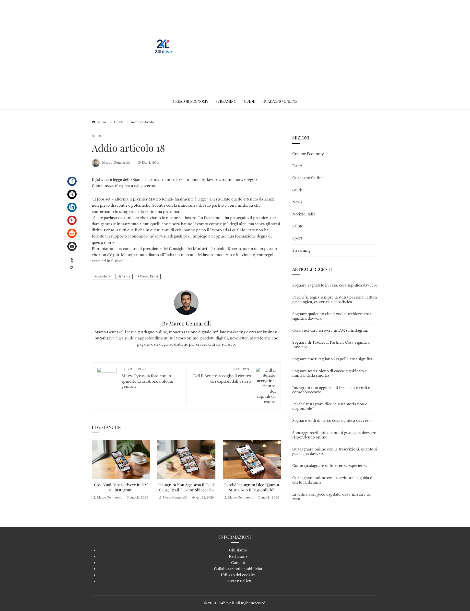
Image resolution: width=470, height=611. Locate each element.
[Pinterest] (72, 220)
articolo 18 (103, 276)
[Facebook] (72, 181)
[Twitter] (72, 194)
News (297, 202)
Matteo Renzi (149, 276)
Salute (297, 226)
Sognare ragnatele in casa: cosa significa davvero (334, 285)
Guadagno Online (308, 178)
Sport (297, 238)
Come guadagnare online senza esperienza (329, 465)
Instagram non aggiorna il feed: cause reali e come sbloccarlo (186, 487)
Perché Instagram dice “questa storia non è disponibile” (251, 487)
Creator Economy (308, 154)
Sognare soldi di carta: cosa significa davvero (331, 420)
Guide (97, 136)
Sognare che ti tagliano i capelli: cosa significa (332, 359)
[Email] (72, 246)
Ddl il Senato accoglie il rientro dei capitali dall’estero (222, 376)
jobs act (125, 276)
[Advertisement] (263, 46)
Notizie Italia (303, 214)
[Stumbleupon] (72, 233)
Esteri (297, 166)
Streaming (301, 250)
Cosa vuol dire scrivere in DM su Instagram (121, 487)
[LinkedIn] (72, 207)
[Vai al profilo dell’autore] (186, 302)
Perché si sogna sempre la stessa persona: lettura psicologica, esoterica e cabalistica (334, 299)
